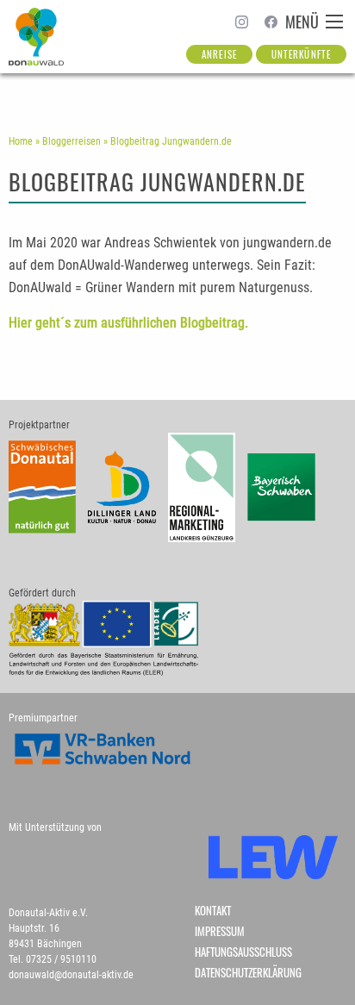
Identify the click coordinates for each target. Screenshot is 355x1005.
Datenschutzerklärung (248, 972)
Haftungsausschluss (243, 952)
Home (21, 141)
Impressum (220, 931)
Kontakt (213, 910)
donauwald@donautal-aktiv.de (71, 975)
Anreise (219, 54)
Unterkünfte (301, 54)
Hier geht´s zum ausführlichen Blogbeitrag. (128, 323)
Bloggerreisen (71, 141)
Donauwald (37, 37)
